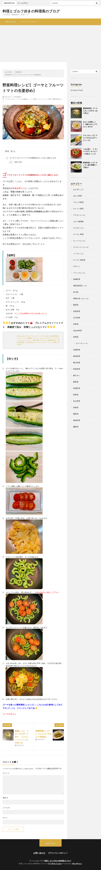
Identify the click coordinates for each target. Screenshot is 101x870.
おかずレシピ (78, 189)
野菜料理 (18, 97)
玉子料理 (76, 318)
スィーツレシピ (79, 241)
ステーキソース (82, 343)
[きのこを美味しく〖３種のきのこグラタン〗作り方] (76, 126)
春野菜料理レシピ (80, 286)
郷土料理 (76, 362)
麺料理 (75, 427)
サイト (5, 818)
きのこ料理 (77, 196)
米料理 (75, 324)
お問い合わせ (10, 22)
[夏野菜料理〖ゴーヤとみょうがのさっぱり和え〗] (76, 112)
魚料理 (75, 407)
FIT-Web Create (55, 864)
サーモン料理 (78, 234)
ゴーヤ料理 (33, 99)
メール (6, 808)
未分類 (75, 292)
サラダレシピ (78, 228)
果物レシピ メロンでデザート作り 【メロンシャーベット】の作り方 (22, 737)
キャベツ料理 (78, 209)
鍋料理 (75, 382)
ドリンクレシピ (79, 273)
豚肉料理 (76, 356)
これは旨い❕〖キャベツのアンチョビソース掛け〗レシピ (90, 151)
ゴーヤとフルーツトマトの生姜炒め (16, 99)
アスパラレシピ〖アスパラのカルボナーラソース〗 (90, 137)
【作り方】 (16, 162)
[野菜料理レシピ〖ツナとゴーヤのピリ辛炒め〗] (58, 734)
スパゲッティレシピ (81, 247)
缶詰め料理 (77, 330)
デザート (76, 266)
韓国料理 (76, 388)
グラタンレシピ (79, 215)
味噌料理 (76, 279)
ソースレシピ (78, 253)
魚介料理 (76, 401)
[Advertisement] (50, 43)
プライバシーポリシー (29, 22)
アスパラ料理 (78, 202)
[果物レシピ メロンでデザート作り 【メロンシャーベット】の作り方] (8, 734)
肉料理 (75, 337)
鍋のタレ (76, 375)
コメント (6, 773)
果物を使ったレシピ (81, 298)
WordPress (77, 864)
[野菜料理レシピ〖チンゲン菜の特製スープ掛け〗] (76, 167)
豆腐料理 (76, 350)
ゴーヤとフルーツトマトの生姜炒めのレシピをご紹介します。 (32, 158)
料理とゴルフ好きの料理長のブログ (31, 11)
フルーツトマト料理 (44, 99)
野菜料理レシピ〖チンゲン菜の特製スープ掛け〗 (90, 165)
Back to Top (50, 843)
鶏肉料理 (76, 420)
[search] (97, 3)
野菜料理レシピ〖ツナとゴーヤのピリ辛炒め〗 (43, 734)
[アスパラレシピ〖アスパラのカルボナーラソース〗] (76, 139)
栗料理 (75, 305)
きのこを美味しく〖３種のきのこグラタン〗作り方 (90, 124)
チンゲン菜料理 (79, 260)
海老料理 (76, 311)
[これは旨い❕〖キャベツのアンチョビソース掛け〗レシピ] (76, 153)
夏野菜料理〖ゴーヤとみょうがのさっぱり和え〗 (90, 110)
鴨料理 (75, 414)
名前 (5, 798)
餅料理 (75, 395)
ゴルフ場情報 (78, 221)
